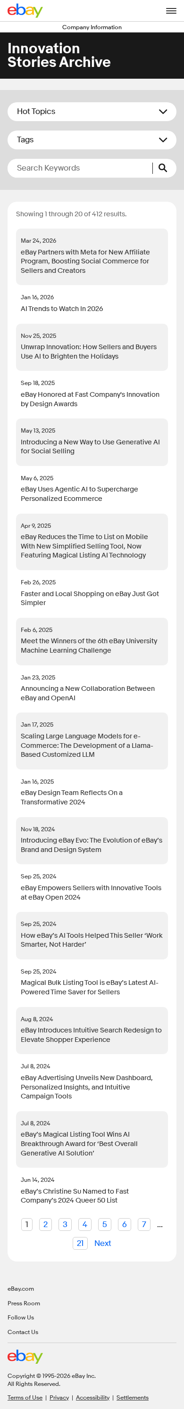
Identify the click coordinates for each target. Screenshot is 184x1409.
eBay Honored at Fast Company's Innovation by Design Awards (90, 399)
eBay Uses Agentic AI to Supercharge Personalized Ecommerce (79, 494)
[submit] (164, 168)
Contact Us (23, 1331)
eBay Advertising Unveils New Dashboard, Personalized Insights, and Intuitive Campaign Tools (87, 1087)
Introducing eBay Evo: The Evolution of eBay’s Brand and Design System (91, 845)
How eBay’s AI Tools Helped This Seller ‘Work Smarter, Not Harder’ (92, 940)
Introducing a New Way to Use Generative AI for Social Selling (90, 447)
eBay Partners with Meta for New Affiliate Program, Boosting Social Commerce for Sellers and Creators (85, 261)
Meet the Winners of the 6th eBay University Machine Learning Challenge (89, 646)
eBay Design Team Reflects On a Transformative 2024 (72, 797)
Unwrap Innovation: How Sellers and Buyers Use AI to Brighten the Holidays (89, 352)
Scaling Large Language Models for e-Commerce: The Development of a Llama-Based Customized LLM (87, 745)
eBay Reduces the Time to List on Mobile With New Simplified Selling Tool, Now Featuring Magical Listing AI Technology (84, 546)
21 (80, 1243)
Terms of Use (25, 1397)
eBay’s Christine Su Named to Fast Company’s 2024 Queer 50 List (75, 1196)
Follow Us (21, 1317)
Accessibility (92, 1397)
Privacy (59, 1397)
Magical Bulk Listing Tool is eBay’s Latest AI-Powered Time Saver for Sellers (90, 987)
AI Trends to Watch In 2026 (62, 308)
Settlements (133, 1397)
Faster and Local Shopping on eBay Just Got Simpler (90, 599)
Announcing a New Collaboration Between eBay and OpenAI (88, 693)
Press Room (24, 1303)
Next (102, 1243)
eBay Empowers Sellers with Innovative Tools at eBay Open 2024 (91, 893)
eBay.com (21, 1288)
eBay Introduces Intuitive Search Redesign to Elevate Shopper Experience (91, 1035)
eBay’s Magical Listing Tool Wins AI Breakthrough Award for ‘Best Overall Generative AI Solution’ (79, 1143)
